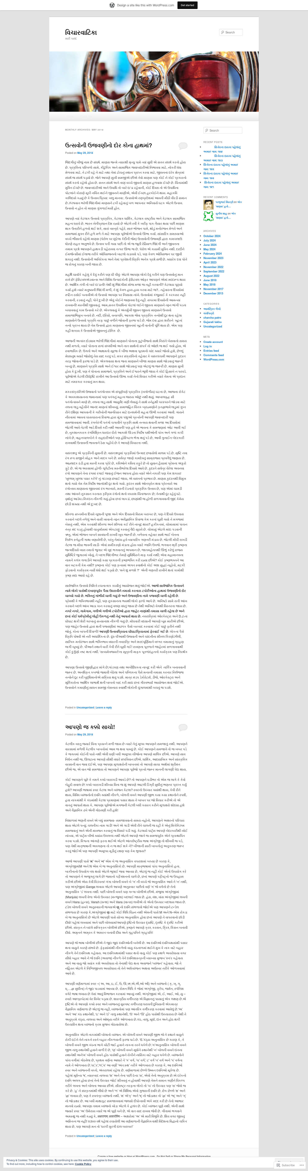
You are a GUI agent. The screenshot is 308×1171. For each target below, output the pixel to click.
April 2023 (209, 262)
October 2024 (211, 236)
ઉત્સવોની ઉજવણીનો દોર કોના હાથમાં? (108, 145)
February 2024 (212, 253)
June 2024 (209, 245)
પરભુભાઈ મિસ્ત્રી (224, 202)
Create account (213, 342)
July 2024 (209, 240)
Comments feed (213, 355)
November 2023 (213, 258)
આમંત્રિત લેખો (212, 309)
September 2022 (213, 271)
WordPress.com (213, 359)
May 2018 (209, 284)
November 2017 (213, 289)
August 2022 (211, 276)
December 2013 (213, 293)
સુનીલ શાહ (221, 213)
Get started (187, 5)
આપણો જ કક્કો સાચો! (90, 727)
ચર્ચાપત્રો (208, 313)
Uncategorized (85, 707)
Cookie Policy (83, 1164)
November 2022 (213, 267)
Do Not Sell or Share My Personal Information (184, 1156)
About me (86, 116)
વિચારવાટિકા (81, 32)
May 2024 (209, 249)
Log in (207, 346)
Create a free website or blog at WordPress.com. (126, 1156)
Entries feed (211, 351)
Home (69, 116)
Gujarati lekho (212, 322)
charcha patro (212, 317)
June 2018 (209, 280)
